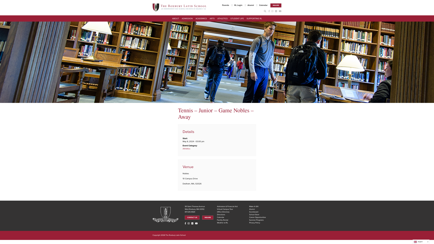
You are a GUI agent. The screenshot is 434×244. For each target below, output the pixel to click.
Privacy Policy (254, 223)
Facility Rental (222, 220)
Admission (187, 19)
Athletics (222, 19)
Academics (201, 19)
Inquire (276, 5)
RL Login (238, 5)
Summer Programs (256, 220)
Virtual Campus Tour (225, 209)
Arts (212, 19)
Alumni (251, 5)
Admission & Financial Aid (227, 206)
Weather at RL (222, 223)
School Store (254, 215)
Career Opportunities (257, 217)
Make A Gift (253, 206)
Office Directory (223, 212)
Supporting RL (254, 19)
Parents (225, 5)
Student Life (237, 19)
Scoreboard (253, 212)
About (175, 19)
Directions (221, 215)
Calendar (263, 5)
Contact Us (192, 217)
